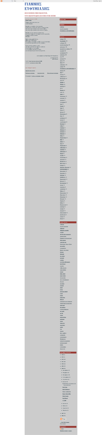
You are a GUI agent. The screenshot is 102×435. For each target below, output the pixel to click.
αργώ (61, 80)
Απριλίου (65, 408)
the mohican (62, 307)
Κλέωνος (62, 181)
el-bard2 (62, 285)
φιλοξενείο (62, 214)
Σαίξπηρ (62, 206)
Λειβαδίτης (62, 189)
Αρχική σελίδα (40, 73)
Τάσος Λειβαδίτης (67, 391)
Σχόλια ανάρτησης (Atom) (38, 76)
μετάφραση (32, 62)
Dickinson (62, 130)
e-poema (62, 260)
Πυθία (61, 203)
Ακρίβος (62, 155)
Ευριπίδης (62, 173)
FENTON (62, 132)
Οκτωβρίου (65, 375)
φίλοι (61, 60)
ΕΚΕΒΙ (61, 82)
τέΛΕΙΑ (62, 232)
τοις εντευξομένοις (64, 279)
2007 (63, 413)
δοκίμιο (62, 70)
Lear (61, 104)
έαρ (61, 329)
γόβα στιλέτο (63, 268)
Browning (62, 124)
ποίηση (36, 62)
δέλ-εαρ (62, 281)
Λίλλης (61, 185)
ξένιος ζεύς (62, 349)
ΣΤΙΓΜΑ (62, 27)
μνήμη (61, 66)
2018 (63, 354)
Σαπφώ (61, 208)
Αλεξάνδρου (63, 157)
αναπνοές (62, 98)
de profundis (63, 41)
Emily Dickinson (66, 389)
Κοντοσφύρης (63, 183)
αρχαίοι (62, 100)
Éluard (61, 153)
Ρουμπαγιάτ (63, 205)
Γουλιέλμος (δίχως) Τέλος (66, 244)
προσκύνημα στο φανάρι (66, 303)
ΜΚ (61, 72)
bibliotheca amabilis (64, 230)
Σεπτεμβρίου (66, 377)
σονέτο (61, 120)
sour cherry (62, 325)
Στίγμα (62, 74)
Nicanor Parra (63, 137)
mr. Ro (61, 313)
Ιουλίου (65, 381)
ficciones (62, 252)
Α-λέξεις (62, 266)
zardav (61, 327)
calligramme (62, 147)
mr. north (62, 311)
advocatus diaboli (63, 291)
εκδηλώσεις (62, 64)
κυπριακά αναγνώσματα (66, 301)
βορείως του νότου (64, 250)
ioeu (62, 428)
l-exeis (61, 293)
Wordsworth (62, 145)
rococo (61, 321)
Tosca (61, 143)
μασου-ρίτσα (63, 236)
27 (60, 88)
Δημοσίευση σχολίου (30, 70)
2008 (63, 368)
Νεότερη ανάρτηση (30, 73)
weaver (61, 315)
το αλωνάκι (63, 278)
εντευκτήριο (63, 347)
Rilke (61, 139)
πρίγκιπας (62, 47)
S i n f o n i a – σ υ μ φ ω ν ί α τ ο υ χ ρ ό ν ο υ (69, 384)
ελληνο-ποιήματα (64, 309)
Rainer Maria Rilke (67, 394)
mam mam (62, 305)
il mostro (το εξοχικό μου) (66, 238)
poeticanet (62, 319)
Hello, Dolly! (62, 274)
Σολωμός (62, 210)
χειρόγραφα (63, 122)
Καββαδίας (62, 177)
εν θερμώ (62, 43)
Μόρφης (62, 84)
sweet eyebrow (63, 270)
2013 (63, 357)
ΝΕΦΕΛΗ (62, 228)
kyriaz (61, 289)
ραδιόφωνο (62, 118)
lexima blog (62, 297)
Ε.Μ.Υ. (61, 345)
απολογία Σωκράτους (65, 341)
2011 (63, 361)
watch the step (63, 242)
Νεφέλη (62, 201)
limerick (62, 90)
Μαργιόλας (62, 195)
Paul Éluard (65, 398)
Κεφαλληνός (63, 179)
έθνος (61, 116)
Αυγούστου (65, 379)
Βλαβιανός (62, 161)
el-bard (61, 272)
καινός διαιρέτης (64, 29)
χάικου (61, 216)
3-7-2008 (64, 400)
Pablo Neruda (65, 396)
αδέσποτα (62, 55)
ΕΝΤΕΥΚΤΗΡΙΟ (63, 169)
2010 (63, 364)
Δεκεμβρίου (65, 370)
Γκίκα (61, 110)
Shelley (61, 141)
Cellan (39, 62)
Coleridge (62, 128)
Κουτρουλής (63, 78)
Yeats (61, 108)
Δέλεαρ (61, 112)
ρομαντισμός (63, 212)
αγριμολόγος (63, 248)
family (61, 94)
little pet (62, 299)
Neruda (61, 106)
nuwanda (62, 258)
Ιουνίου (65, 403)
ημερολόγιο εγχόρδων (65, 49)
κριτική (62, 58)
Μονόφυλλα (63, 339)
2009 (63, 366)
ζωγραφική (62, 102)
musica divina (63, 317)
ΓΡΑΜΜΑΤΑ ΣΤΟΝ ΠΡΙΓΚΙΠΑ (67, 31)
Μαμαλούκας (63, 193)
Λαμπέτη (62, 187)
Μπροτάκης (63, 197)
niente (61, 287)
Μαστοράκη (63, 114)
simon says (62, 323)
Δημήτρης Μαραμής (64, 167)
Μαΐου (64, 406)
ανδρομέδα (62, 335)
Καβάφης (62, 175)
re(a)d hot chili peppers (65, 262)
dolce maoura (63, 240)
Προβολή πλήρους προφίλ (66, 431)
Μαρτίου (65, 410)
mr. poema (62, 256)
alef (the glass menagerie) (65, 234)
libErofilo (62, 254)
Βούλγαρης (62, 163)
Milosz (61, 135)
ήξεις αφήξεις (63, 333)
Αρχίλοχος (62, 159)
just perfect (62, 246)
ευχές (61, 92)
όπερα (61, 218)
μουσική (62, 86)
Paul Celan (65, 387)
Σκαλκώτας (62, 96)
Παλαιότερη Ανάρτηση (52, 73)
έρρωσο (61, 331)
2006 (63, 415)
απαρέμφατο (63, 337)
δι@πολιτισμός (63, 343)
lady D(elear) (63, 264)
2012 (63, 359)
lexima (61, 295)
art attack (62, 283)
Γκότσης (62, 165)
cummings (62, 149)
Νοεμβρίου (65, 372)
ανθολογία (62, 76)
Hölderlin (62, 133)
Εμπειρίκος (62, 171)
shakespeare (62, 151)
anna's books (63, 276)
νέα (61, 56)
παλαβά (62, 51)
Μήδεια (62, 191)
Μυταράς (62, 199)
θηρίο (61, 62)
